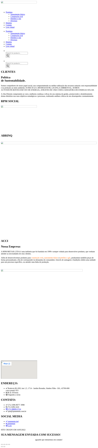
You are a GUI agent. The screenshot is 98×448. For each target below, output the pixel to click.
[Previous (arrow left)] (2, 446)
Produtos (9, 12)
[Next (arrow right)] (4, 446)
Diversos (14, 21)
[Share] (4, 444)
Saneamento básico (18, 14)
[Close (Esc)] (2, 444)
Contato (9, 25)
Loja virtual (10, 27)
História (9, 23)
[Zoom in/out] (9, 444)
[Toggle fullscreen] (7, 444)
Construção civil (17, 16)
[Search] (8, 56)
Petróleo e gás (16, 19)
